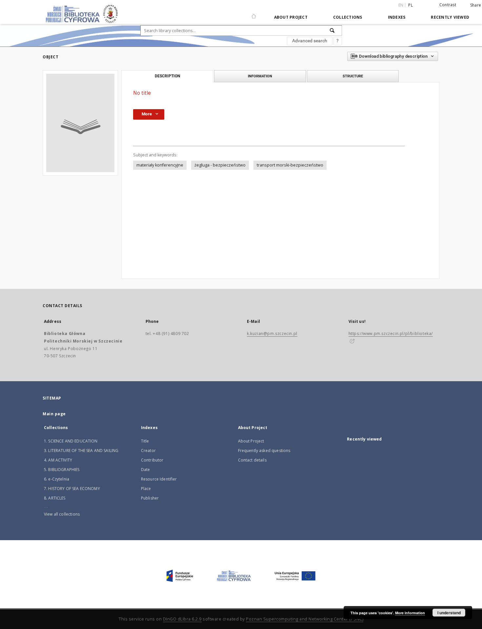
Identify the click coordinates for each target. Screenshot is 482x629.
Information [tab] (260, 76)
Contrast (447, 5)
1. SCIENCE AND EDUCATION (71, 441)
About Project (291, 17)
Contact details (252, 460)
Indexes (397, 17)
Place (146, 488)
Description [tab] (167, 76)
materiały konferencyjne (159, 165)
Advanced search (309, 40)
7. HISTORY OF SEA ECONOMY (72, 488)
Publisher (150, 498)
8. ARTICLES (55, 498)
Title (145, 441)
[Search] (332, 30)
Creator (148, 450)
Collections (347, 17)
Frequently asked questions (264, 450)
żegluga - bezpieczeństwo (220, 165)
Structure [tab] (353, 76)
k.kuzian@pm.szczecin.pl (272, 333)
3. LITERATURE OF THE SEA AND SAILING (81, 450)
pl (410, 5)
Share (475, 5)
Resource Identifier (159, 479)
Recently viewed (450, 17)
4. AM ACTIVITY (58, 460)
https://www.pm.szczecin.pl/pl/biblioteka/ (391, 333)
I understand (449, 613)
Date (145, 469)
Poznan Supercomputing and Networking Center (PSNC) (304, 619)
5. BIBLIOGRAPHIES (62, 469)
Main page (54, 414)
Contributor (152, 460)
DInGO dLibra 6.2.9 (182, 619)
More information (410, 612)
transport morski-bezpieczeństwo (290, 165)
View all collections (62, 514)
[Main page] (253, 13)
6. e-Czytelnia (56, 479)
